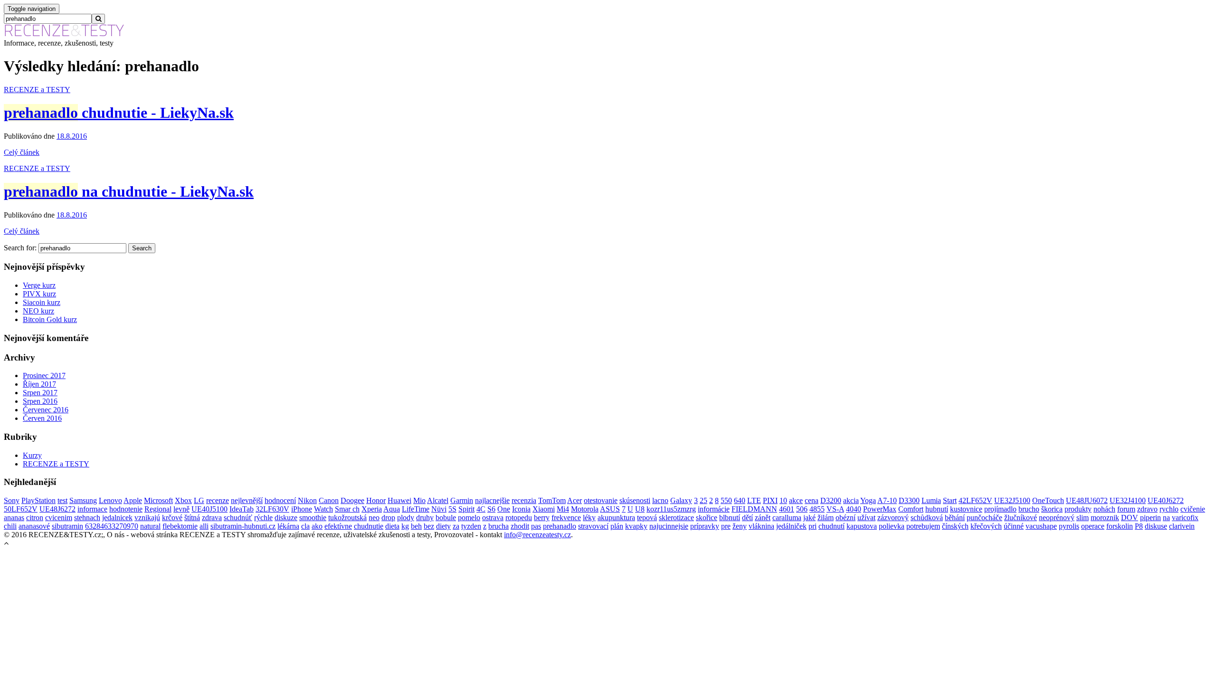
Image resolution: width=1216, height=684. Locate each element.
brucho (1028, 509)
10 (783, 500)
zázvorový (893, 517)
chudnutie (368, 526)
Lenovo (110, 500)
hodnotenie (125, 509)
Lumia (931, 500)
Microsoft (158, 500)
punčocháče (984, 517)
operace (1092, 526)
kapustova (861, 526)
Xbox (183, 500)
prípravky (704, 526)
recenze (217, 500)
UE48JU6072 (1087, 500)
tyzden (471, 526)
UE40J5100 (209, 509)
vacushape (1041, 526)
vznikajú (147, 517)
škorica (1052, 509)
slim (1082, 517)
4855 (817, 509)
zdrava (212, 517)
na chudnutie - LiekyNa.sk (129, 191)
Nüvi (438, 509)
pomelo (469, 517)
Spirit (466, 509)
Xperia (371, 509)
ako (317, 526)
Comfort (910, 509)
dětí (747, 517)
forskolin (1119, 526)
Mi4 (563, 509)
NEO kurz (38, 311)
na (1166, 517)
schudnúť (238, 517)
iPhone (301, 509)
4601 (786, 509)
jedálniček (791, 526)
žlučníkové (1020, 517)
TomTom (552, 500)
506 (802, 509)
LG (199, 500)
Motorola (584, 509)
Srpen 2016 (40, 401)
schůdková (927, 517)
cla (305, 526)
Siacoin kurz (41, 302)
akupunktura (616, 517)
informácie (714, 509)
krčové (172, 517)
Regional (157, 509)
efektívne (338, 526)
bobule (446, 517)
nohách (1104, 509)
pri (812, 526)
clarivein (1182, 526)
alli (204, 526)
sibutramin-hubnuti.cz (243, 526)
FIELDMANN (754, 509)
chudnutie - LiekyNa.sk (119, 112)
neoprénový (1056, 517)
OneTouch (1048, 500)
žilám (825, 517)
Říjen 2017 (39, 384)
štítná (192, 517)
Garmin (461, 500)
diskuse (1156, 526)
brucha (498, 526)
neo (374, 517)
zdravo (1147, 509)
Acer (574, 500)
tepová (647, 517)
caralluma (786, 517)
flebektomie (180, 526)
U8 (640, 509)
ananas (14, 517)
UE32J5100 (1012, 500)
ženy (739, 526)
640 (739, 500)
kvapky (636, 526)
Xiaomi (543, 509)
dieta (392, 526)
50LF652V (21, 509)
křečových (986, 526)
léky (589, 517)
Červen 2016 (42, 418)
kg (405, 526)
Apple (133, 500)
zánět (762, 517)
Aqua (391, 509)
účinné (1014, 526)
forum (1126, 509)
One (503, 509)
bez (429, 526)
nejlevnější (247, 500)
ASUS (610, 509)
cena (811, 500)
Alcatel (437, 500)
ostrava (493, 517)
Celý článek (21, 152)
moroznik (1105, 517)
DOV (1129, 517)
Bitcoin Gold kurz (50, 319)
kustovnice (966, 509)
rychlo (1168, 509)
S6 (491, 509)
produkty (1078, 509)
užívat (866, 517)
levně (181, 509)
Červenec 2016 (45, 410)
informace (92, 509)
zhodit (520, 526)
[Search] (98, 19)
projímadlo (1000, 509)
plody (405, 517)
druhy (425, 517)
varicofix (1185, 517)
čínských (955, 526)
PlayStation (38, 500)
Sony (11, 500)
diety (443, 526)
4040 (853, 509)
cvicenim (58, 517)
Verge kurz (39, 285)
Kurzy (32, 455)
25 (703, 500)
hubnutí (936, 509)
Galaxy (681, 500)
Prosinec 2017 (44, 375)
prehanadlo (559, 526)
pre (726, 526)
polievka (891, 526)
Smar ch (347, 509)
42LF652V (975, 500)
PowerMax (879, 509)
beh (416, 526)
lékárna (288, 526)
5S (452, 509)
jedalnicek (117, 517)
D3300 (909, 500)
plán (616, 526)
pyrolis (1069, 526)
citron (34, 517)
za (456, 526)
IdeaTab (241, 509)
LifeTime (415, 509)
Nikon (307, 500)
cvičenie (1192, 509)
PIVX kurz (39, 294)
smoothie (312, 517)
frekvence (566, 517)
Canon (329, 500)
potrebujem (923, 526)
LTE (754, 500)
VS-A (835, 509)
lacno (660, 500)
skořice (706, 517)
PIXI (770, 500)
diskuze (286, 517)
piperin (1150, 517)
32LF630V (272, 509)
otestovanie (601, 500)
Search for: (20, 248)
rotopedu (518, 517)
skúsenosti (634, 500)
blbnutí (729, 517)
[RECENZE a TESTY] (64, 34)
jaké (809, 517)
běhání (955, 517)
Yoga (868, 500)
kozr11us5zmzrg (671, 509)
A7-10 (887, 500)
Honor (376, 500)
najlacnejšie (492, 500)
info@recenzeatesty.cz (537, 535)
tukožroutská (347, 517)
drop (388, 517)
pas (536, 526)
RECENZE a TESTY (37, 90)
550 (726, 500)
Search (142, 248)
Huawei (399, 500)
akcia (851, 500)
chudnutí (831, 526)
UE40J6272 (1166, 500)
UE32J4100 (1128, 500)
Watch (323, 509)
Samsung (83, 500)
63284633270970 (111, 526)
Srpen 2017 (40, 393)
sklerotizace (676, 517)
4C (480, 509)
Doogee (352, 500)
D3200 (830, 500)
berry (542, 517)
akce (796, 500)
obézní (845, 517)
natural (150, 526)
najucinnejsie (668, 526)
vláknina (761, 526)
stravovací (593, 526)
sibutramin (67, 526)
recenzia (524, 500)
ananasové (34, 526)
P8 (1139, 526)
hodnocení (280, 500)
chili (10, 526)
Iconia (521, 509)
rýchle (263, 517)
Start (950, 500)
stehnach (87, 517)
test (62, 500)
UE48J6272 (57, 509)
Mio (419, 500)
